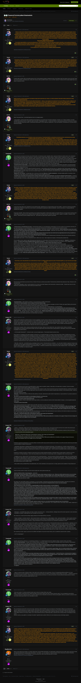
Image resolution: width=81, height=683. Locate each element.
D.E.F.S (8, 76)
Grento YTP (8, 317)
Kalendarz (9, 8)
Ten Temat (72, 5)
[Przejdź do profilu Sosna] (5, 20)
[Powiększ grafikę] (7, 70)
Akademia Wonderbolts (19, 21)
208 (9, 658)
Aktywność (17, 5)
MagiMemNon (8, 649)
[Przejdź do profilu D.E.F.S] (8, 80)
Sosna (8, 29)
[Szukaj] (77, 6)
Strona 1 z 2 (15, 25)
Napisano (19, 29)
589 (9, 85)
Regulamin (14, 8)
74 (8, 163)
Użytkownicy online (28, 8)
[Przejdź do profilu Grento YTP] (8, 321)
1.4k (9, 39)
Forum (4, 8)
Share (65, 20)
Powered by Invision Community (40, 681)
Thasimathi (8, 153)
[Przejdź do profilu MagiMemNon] (8, 653)
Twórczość (12, 5)
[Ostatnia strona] (11, 25)
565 (9, 434)
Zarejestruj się (74, 2)
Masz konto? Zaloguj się (64, 2)
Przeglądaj (6, 5)
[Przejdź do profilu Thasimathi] (8, 157)
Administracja (20, 8)
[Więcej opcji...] (76, 29)
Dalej (8, 25)
